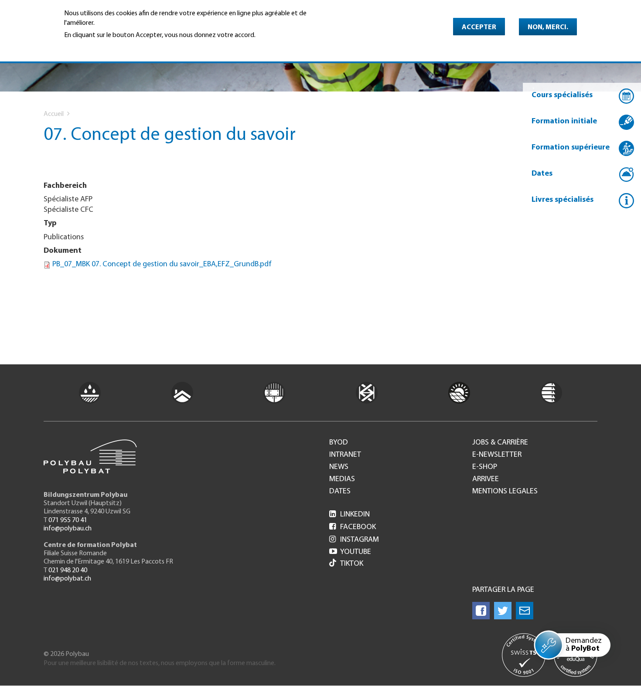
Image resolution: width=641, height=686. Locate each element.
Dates (542, 174)
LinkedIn (349, 515)
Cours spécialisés (562, 95)
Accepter (479, 27)
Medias (342, 479)
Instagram (354, 540)
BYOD (338, 443)
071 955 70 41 (67, 520)
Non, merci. (548, 27)
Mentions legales (505, 492)
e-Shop (484, 467)
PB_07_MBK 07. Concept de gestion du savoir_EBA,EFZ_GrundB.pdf (162, 264)
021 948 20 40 (67, 570)
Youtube (350, 552)
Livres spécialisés (562, 200)
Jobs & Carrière (500, 443)
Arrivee (485, 479)
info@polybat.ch (67, 578)
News (338, 467)
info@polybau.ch (68, 528)
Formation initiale (564, 122)
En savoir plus (86, 47)
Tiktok (351, 564)
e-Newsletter (497, 455)
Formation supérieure (571, 148)
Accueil (54, 114)
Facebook (352, 527)
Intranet (345, 455)
